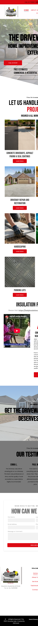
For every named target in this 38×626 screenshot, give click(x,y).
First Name (11, 517)
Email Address (12, 524)
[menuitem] (26, 10)
